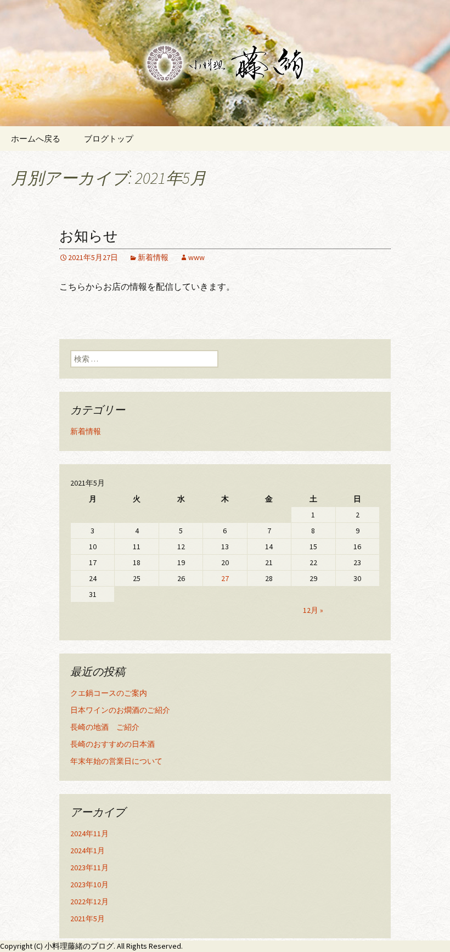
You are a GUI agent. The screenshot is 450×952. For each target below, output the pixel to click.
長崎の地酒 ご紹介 (104, 727)
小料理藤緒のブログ (79, 946)
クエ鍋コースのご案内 (108, 693)
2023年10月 (89, 884)
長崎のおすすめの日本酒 (112, 744)
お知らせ (88, 236)
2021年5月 (87, 918)
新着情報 (153, 257)
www (196, 257)
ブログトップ (108, 138)
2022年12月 (89, 901)
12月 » (313, 610)
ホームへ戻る (35, 138)
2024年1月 (87, 850)
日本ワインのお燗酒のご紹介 (120, 710)
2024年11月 (89, 833)
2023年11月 (89, 867)
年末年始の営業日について (116, 761)
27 (225, 578)
